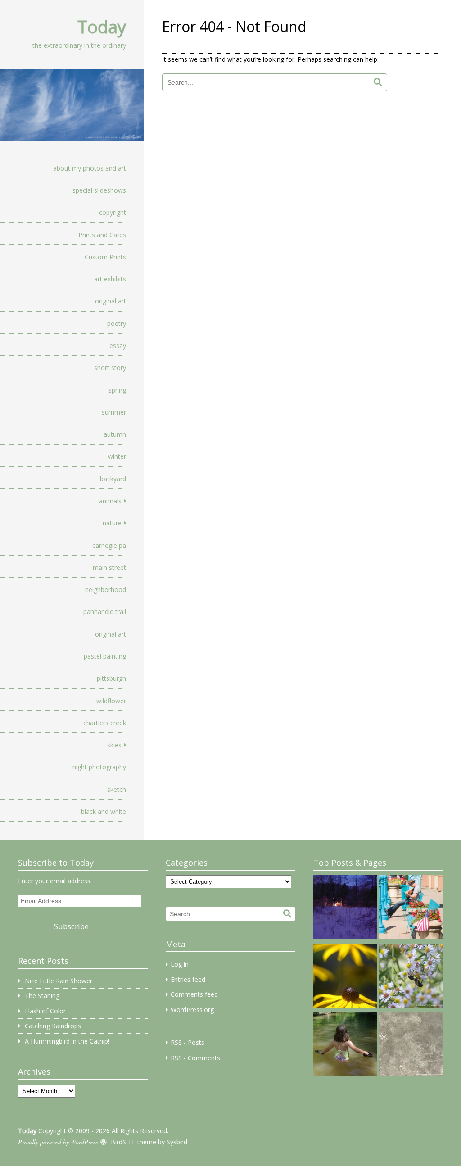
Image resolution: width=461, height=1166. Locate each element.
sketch (116, 789)
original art (110, 301)
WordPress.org (192, 1009)
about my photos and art (89, 168)
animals (110, 501)
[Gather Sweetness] (411, 977)
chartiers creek (104, 723)
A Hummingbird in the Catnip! (67, 1041)
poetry (116, 323)
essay (117, 345)
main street (109, 567)
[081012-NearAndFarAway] (345, 977)
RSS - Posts (187, 1042)
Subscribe (71, 926)
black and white (103, 811)
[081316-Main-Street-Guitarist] (411, 908)
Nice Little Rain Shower (58, 980)
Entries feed (188, 979)
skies (114, 745)
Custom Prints (105, 257)
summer (114, 412)
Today (101, 26)
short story (110, 367)
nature (112, 523)
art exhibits (110, 279)
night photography (99, 767)
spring (117, 390)
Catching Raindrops (53, 1025)
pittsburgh (111, 678)
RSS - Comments (195, 1057)
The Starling (42, 995)
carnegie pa (109, 545)
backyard (113, 479)
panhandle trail (104, 611)
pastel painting (105, 656)
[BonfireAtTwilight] (345, 908)
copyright (112, 212)
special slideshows (99, 190)
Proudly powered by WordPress (58, 1142)
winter (117, 456)
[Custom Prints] (345, 1045)
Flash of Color (45, 1011)
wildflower (111, 700)
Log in (180, 964)
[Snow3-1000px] (411, 1045)
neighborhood (105, 589)
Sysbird (177, 1142)
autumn (115, 434)
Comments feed (194, 994)
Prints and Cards (102, 234)
